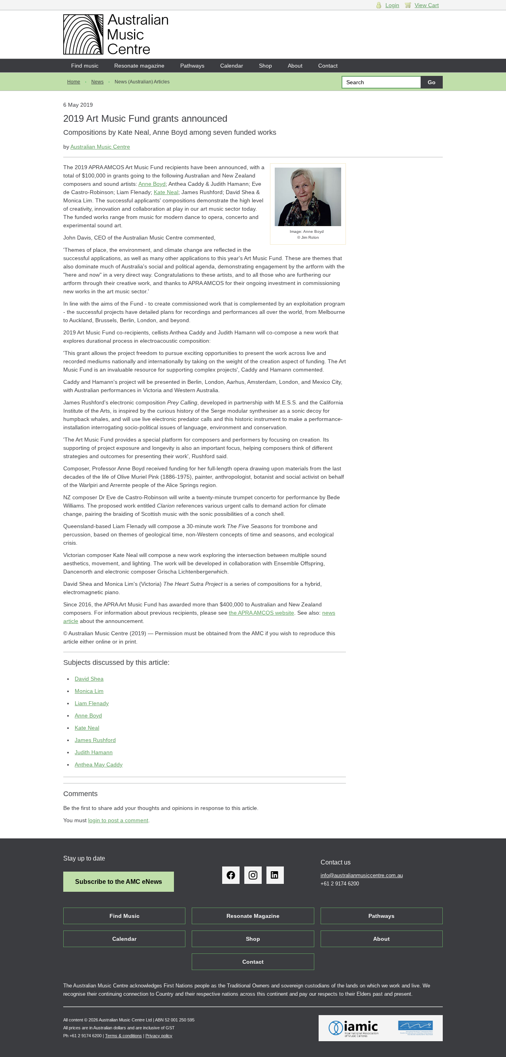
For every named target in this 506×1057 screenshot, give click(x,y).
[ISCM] (415, 1028)
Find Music (125, 916)
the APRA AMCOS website (261, 613)
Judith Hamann (94, 752)
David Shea (89, 679)
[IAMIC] (353, 1028)
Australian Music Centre (100, 146)
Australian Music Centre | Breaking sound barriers (115, 34)
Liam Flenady (92, 703)
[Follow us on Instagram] (253, 875)
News (97, 82)
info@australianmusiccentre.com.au (362, 875)
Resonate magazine (139, 65)
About (295, 65)
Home (73, 82)
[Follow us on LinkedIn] (275, 875)
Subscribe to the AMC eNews (118, 881)
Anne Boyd (152, 184)
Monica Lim (89, 691)
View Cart (427, 5)
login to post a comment (118, 820)
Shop (265, 65)
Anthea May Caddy (99, 764)
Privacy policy (158, 1035)
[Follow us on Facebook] (231, 875)
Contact (328, 65)
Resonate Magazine (253, 916)
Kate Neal (166, 192)
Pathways (192, 65)
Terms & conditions (123, 1035)
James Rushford (95, 740)
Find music (84, 65)
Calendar (231, 65)
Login (392, 5)
